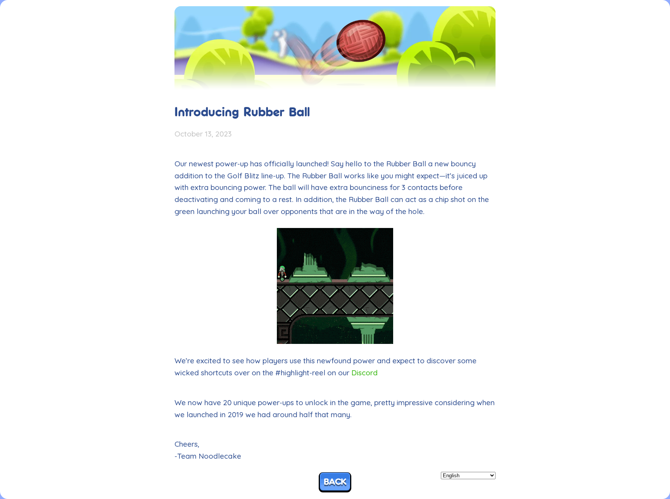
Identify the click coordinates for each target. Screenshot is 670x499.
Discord (364, 372)
